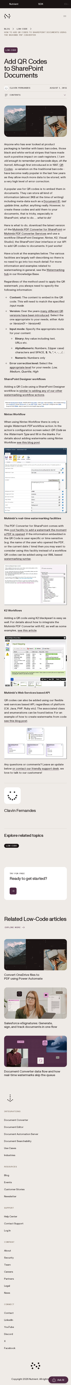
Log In (7, 1230)
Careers (8, 1271)
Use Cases (10, 1148)
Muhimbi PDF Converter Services (25, 233)
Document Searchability (17, 1141)
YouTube (9, 1327)
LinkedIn (8, 1320)
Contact (9, 1313)
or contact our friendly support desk (35, 769)
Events (8, 1182)
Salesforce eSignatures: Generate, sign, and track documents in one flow (30, 1025)
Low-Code (11, 846)
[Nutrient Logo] (7, 16)
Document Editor (13, 1127)
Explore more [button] (13, 927)
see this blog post (28, 442)
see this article (27, 630)
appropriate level (20, 367)
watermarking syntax (17, 559)
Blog (6, 1175)
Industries (9, 1155)
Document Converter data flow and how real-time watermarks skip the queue (32, 1073)
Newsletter (10, 1196)
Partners (9, 1278)
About (7, 1250)
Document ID (52, 201)
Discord (8, 1334)
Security (9, 1257)
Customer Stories (14, 1189)
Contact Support (13, 1223)
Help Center (10, 1216)
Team (7, 1264)
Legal (7, 1286)
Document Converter (16, 1120)
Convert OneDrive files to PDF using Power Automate (23, 977)
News (7, 1293)
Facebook (9, 1348)
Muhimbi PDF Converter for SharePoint (37, 229)
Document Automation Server (21, 1134)
